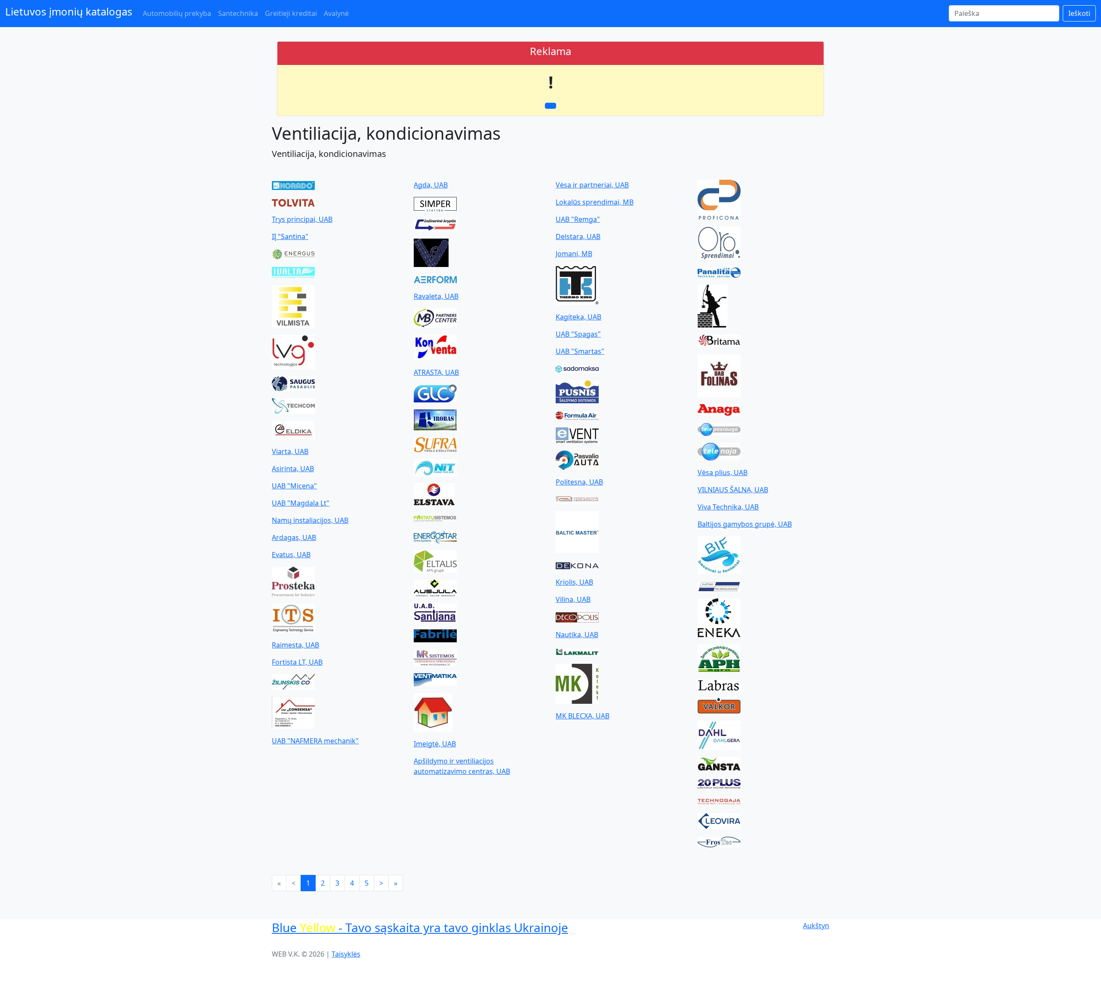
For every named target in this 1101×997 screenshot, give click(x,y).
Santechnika (238, 13)
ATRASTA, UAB (436, 372)
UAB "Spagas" (578, 334)
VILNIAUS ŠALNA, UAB (733, 489)
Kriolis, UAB (574, 582)
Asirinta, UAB (293, 468)
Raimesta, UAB (295, 645)
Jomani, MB (574, 253)
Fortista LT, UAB (297, 662)
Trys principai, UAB (302, 219)
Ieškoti (1079, 13)
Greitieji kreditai (291, 13)
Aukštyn (816, 925)
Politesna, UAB (579, 482)
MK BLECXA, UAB (582, 716)
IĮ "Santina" (290, 236)
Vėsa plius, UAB (722, 472)
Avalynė (336, 13)
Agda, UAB (431, 185)
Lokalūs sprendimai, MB (595, 202)
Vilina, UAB (573, 599)
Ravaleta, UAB (436, 296)
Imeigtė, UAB (435, 744)
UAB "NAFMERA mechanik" (315, 740)
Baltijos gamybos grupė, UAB (745, 524)
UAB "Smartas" (580, 351)
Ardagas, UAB (294, 537)
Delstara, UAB (578, 236)
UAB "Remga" (578, 219)
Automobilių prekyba (177, 13)
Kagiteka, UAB (578, 317)
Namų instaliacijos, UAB (310, 520)
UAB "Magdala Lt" (300, 503)
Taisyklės (346, 954)
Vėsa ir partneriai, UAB (592, 185)
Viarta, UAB (290, 451)
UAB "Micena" (294, 486)
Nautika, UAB (577, 634)
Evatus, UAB (291, 554)
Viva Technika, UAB (728, 507)
